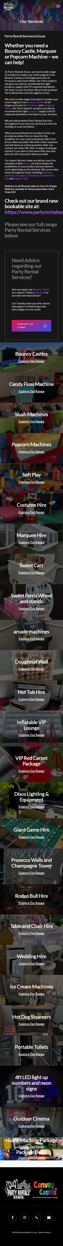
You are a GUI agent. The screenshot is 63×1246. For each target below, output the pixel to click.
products (33, 111)
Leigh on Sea (21, 178)
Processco (32, 105)
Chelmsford (32, 175)
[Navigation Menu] (58, 6)
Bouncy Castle (41, 289)
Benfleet (47, 172)
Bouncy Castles (35, 102)
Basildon (9, 175)
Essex (27, 163)
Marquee (39, 292)
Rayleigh (20, 175)
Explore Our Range (31, 361)
